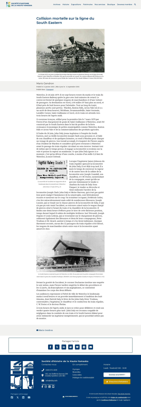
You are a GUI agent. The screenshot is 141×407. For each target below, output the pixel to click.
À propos (76, 369)
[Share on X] (57, 347)
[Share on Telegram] (84, 347)
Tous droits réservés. (124, 394)
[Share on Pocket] (77, 347)
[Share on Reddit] (70, 347)
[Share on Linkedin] (64, 347)
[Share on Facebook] (50, 347)
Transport (49, 89)
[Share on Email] (90, 347)
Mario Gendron (45, 330)
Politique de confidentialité (83, 377)
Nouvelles (76, 372)
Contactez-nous (49, 364)
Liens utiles (77, 375)
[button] (135, 4)
